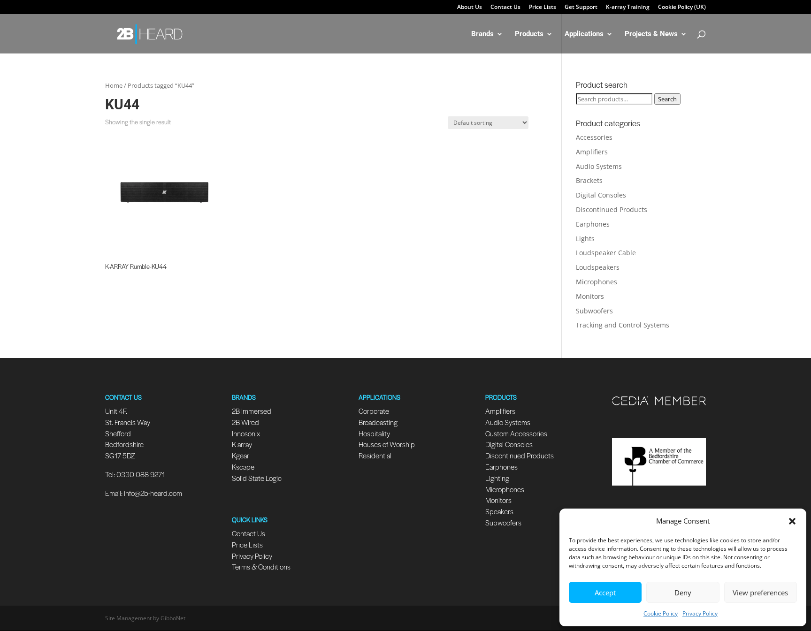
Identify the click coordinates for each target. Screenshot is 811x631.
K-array (242, 444)
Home (113, 85)
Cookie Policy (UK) (682, 7)
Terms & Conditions (261, 566)
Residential (375, 455)
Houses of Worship (387, 444)
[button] (792, 521)
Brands (482, 34)
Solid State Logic (257, 478)
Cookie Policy (660, 613)
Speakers (499, 511)
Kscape (243, 466)
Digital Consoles (601, 194)
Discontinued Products (611, 209)
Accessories (594, 137)
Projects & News (651, 34)
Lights (585, 238)
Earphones (593, 224)
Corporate (374, 411)
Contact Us (505, 7)
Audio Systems (599, 166)
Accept (605, 592)
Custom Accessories (517, 433)
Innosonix (246, 433)
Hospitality (374, 433)
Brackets (589, 180)
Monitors (590, 296)
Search (667, 99)
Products (529, 34)
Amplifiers (592, 151)
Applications (584, 34)
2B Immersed (251, 411)
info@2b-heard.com (153, 493)
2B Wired (245, 422)
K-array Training (628, 7)
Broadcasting (378, 422)
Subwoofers (594, 310)
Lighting (497, 478)
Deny (682, 592)
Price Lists (542, 7)
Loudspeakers (598, 267)
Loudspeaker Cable (606, 252)
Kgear (240, 455)
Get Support (581, 7)
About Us (469, 7)
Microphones (596, 281)
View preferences (760, 592)
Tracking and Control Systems (622, 324)
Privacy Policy (700, 613)
